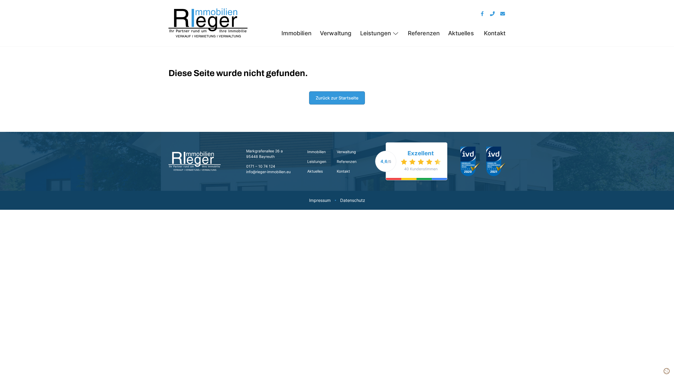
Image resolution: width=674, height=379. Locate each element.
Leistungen (375, 33)
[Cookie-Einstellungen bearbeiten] (666, 371)
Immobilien (296, 33)
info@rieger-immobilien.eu (268, 171)
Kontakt (495, 33)
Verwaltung (336, 33)
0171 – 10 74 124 (260, 166)
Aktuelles (461, 33)
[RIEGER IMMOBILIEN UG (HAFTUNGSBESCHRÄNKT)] (207, 23)
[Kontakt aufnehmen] (503, 13)
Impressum (320, 200)
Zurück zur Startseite (337, 98)
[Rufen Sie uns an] (492, 13)
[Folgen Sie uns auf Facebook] (482, 13)
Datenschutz (352, 200)
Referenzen (424, 33)
